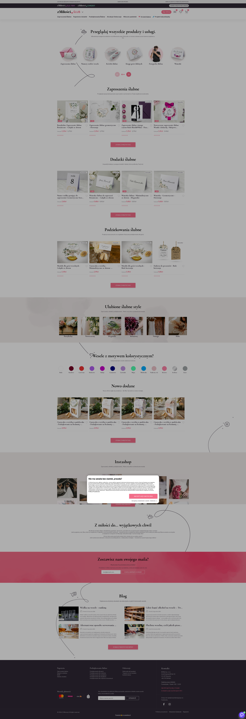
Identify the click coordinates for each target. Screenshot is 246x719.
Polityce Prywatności (94, 491)
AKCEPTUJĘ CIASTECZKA (143, 496)
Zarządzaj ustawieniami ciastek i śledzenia (143, 501)
